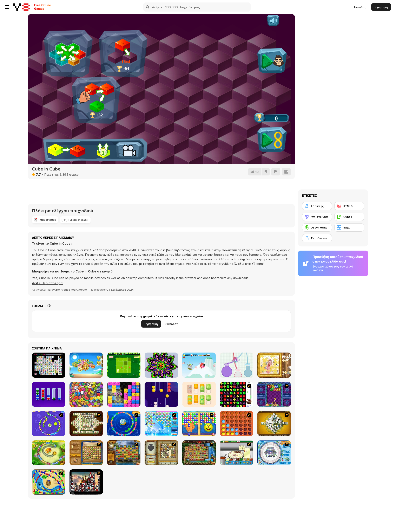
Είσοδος (360, 7)
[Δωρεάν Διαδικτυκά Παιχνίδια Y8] (21, 7)
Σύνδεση (171, 324)
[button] (47, 283)
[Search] (147, 7)
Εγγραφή (381, 7)
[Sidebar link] (7, 7)
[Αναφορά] (275, 171)
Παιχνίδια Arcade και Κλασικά (67, 289)
